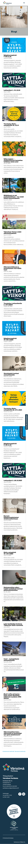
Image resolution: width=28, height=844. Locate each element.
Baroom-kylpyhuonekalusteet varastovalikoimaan (11, 517)
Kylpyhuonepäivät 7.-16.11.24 (10, 55)
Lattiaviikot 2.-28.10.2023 (13, 480)
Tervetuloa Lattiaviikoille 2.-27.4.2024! (13, 304)
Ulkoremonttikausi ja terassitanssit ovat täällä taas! (12, 268)
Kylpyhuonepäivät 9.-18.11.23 (10, 444)
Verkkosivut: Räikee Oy (19, 842)
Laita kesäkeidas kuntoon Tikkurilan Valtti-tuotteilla (13, 624)
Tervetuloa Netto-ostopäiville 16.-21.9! (11, 124)
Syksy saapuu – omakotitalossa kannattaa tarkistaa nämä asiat (13, 160)
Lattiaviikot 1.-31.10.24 (12, 90)
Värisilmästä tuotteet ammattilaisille (11, 374)
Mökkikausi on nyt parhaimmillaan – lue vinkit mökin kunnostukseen (14, 197)
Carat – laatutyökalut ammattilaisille (11, 659)
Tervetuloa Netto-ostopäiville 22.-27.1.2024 (13, 409)
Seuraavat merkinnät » (20, 751)
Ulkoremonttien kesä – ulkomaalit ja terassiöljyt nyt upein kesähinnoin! (13, 733)
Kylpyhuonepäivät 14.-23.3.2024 (10, 339)
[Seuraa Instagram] (23, 794)
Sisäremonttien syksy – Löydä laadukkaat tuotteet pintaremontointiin (13, 589)
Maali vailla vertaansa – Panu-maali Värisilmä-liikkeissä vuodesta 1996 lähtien (12, 696)
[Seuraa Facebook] (19, 794)
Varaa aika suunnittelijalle (26, 422)
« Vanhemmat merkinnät (8, 751)
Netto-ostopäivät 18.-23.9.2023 (10, 553)
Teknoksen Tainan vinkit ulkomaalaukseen (12, 232)
